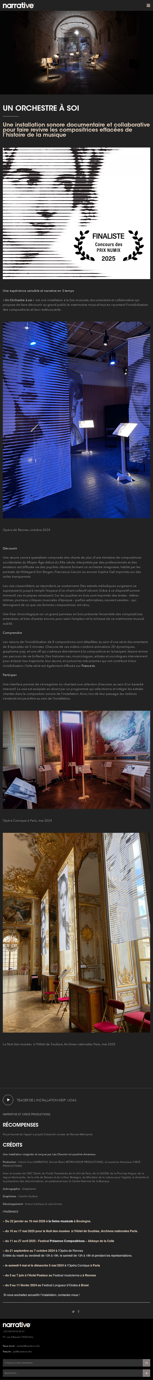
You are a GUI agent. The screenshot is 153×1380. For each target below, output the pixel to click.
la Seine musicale (61, 1221)
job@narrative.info (22, 1352)
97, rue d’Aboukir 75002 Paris (18, 1337)
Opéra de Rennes (72, 1250)
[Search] (146, 1373)
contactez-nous (68, 1295)
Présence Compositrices (67, 1241)
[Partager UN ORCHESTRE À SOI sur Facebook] (78, 1311)
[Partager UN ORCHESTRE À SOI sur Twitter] (73, 1311)
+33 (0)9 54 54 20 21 (14, 1332)
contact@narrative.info (28, 1346)
